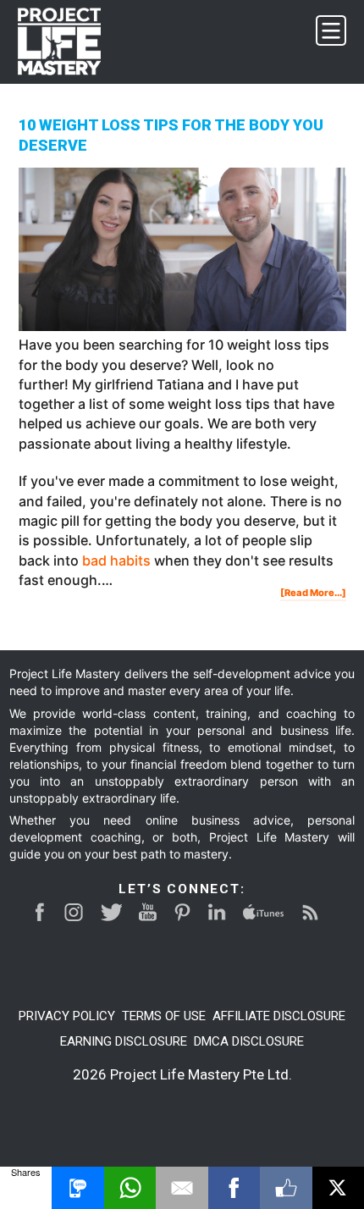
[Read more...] (313, 593)
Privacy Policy (67, 1016)
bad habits (116, 560)
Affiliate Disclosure (278, 1016)
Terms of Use (164, 1016)
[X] (338, 1188)
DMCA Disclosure (249, 1041)
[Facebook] (234, 1188)
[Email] (181, 1188)
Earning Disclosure (123, 1041)
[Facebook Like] (286, 1188)
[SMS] (77, 1188)
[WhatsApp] (130, 1188)
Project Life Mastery (69, 41)
